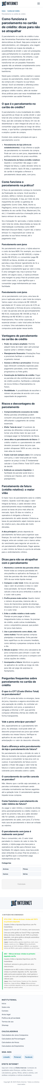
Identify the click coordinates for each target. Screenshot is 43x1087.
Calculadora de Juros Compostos (15, 1035)
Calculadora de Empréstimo (13, 1046)
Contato (5, 1011)
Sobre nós (6, 1007)
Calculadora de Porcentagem (13, 1039)
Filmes (25, 869)
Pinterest (17, 1057)
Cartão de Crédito (13, 11)
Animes (6, 869)
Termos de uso (7, 1022)
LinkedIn (6, 1057)
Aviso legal (6, 1014)
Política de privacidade (11, 1018)
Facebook (28, 1057)
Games (5, 874)
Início (4, 11)
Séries (25, 874)
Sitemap (5, 1025)
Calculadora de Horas (10, 1042)
